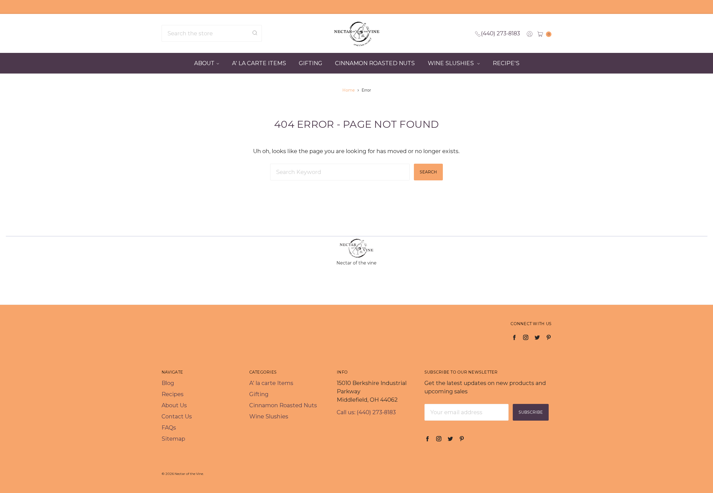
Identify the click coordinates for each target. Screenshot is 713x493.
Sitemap (173, 438)
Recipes (173, 394)
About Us (174, 405)
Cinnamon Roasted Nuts (375, 63)
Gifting (310, 63)
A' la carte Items (259, 63)
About (204, 63)
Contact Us (177, 416)
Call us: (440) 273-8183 (366, 412)
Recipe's (506, 63)
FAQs (169, 427)
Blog (168, 383)
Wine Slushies (451, 63)
